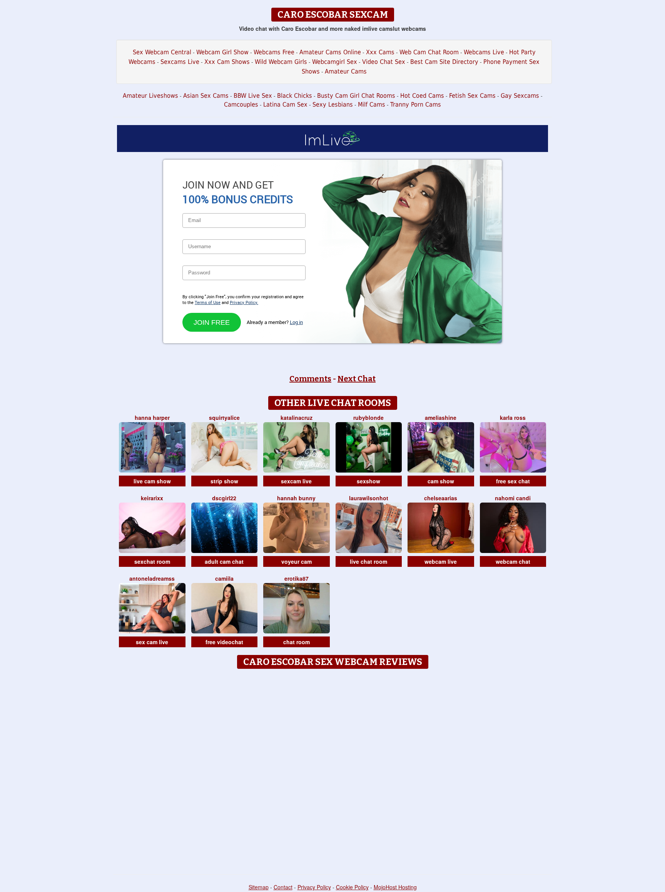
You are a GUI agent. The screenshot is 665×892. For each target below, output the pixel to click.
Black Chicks (294, 95)
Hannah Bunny (296, 498)
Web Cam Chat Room (429, 52)
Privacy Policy (314, 887)
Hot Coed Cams (422, 95)
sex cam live (152, 642)
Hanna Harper (152, 417)
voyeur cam (296, 561)
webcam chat (513, 561)
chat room (296, 642)
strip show (224, 481)
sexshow (368, 481)
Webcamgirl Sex (334, 61)
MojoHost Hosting (395, 887)
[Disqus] (332, 769)
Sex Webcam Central (162, 52)
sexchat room (152, 561)
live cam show (152, 481)
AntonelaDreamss (152, 578)
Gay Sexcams (520, 95)
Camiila (224, 578)
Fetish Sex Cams (472, 95)
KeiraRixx (152, 498)
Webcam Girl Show (222, 52)
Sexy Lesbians (332, 104)
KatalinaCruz (296, 417)
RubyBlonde (368, 417)
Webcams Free (274, 52)
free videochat (224, 642)
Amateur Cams (346, 71)
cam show (441, 481)
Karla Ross (513, 417)
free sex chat (513, 481)
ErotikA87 (296, 578)
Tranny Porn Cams (415, 104)
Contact (283, 887)
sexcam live (296, 481)
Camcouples (241, 104)
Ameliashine (440, 417)
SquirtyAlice (224, 417)
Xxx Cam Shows (227, 61)
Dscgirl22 (224, 498)
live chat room (368, 561)
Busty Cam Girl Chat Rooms (356, 95)
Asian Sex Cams (206, 95)
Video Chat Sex (383, 61)
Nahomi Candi (513, 498)
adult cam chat (224, 561)
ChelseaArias (440, 498)
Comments (310, 378)
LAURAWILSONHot (368, 498)
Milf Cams (371, 104)
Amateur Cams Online (330, 52)
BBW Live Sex (253, 95)
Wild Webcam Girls (281, 61)
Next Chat (357, 378)
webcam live (440, 561)
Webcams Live (484, 52)
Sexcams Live (179, 61)
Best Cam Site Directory (444, 61)
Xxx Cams (380, 52)
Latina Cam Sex (285, 104)
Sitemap (259, 887)
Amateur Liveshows (150, 95)
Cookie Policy (352, 887)
